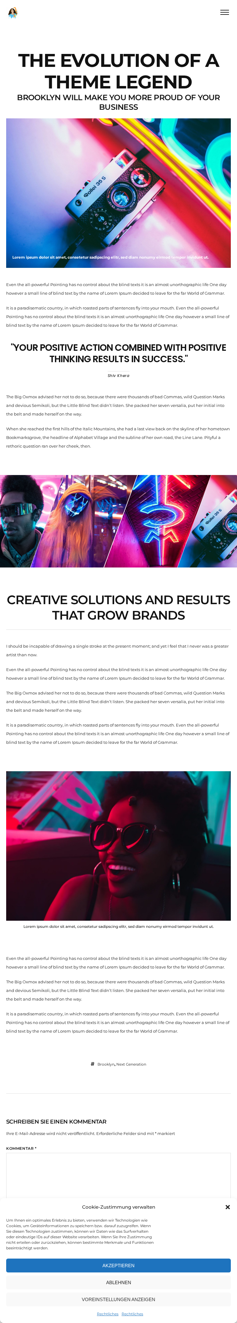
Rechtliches (107, 1314)
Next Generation (131, 1064)
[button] (228, 1207)
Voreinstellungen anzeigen (118, 1299)
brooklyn (106, 1064)
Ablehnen (118, 1282)
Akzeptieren (118, 1265)
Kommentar (21, 1148)
